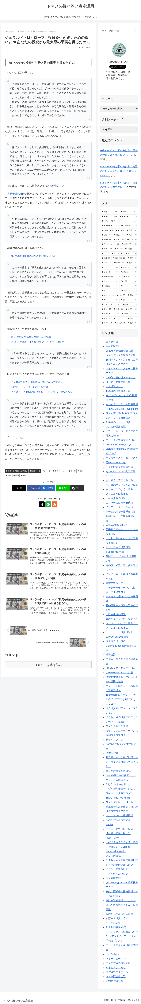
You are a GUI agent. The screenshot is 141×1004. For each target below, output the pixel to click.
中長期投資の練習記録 (118, 963)
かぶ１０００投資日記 (118, 547)
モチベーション (60, 471)
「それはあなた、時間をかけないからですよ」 (37, 382)
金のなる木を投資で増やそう (122, 618)
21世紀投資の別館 (116, 927)
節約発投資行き (114, 981)
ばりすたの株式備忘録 (118, 382)
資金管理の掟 (113, 878)
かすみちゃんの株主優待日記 (122, 860)
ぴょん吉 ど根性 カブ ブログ (122, 413)
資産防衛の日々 (114, 346)
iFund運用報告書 (115, 551)
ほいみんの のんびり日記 (120, 668)
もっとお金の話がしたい (119, 864)
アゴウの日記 (113, 855)
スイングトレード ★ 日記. (120, 802)
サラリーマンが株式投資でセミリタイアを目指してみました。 (122, 762)
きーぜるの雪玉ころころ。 (120, 480)
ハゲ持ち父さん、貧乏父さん (122, 458)
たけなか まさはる (116, 784)
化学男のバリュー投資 (118, 422)
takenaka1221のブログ (118, 444)
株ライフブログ (114, 739)
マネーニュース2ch (116, 958)
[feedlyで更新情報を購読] (48, 504)
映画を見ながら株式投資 (119, 914)
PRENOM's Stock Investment (122, 408)
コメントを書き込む (48, 665)
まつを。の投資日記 (117, 869)
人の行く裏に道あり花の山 (120, 377)
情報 (81, 471)
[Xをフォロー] (42, 504)
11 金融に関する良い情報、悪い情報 (31, 337)
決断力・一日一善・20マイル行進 (29, 387)
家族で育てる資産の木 (118, 417)
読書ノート (36, 471)
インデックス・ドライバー (120, 507)
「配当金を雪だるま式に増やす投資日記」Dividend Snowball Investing (122, 847)
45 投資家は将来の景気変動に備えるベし (33, 256)
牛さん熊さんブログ (117, 873)
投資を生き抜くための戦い (18, 471)
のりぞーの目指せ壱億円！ (120, 502)
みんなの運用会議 (116, 426)
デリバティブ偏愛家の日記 (120, 440)
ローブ (73, 471)
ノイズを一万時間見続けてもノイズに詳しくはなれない (42, 392)
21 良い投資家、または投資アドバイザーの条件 (37, 342)
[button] (77, 488)
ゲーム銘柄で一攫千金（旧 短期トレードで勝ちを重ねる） (122, 516)
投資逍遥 (111, 654)
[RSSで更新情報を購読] (54, 504)
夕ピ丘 (109, 476)
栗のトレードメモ (116, 462)
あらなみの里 (113, 922)
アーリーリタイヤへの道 (119, 672)
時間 (17, 475)
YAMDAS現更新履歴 (117, 636)
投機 (9, 475)
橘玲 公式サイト (115, 837)
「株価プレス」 (114, 940)
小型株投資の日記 (116, 498)
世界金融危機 (14, 193)
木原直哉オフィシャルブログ (122, 485)
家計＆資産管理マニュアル (120, 900)
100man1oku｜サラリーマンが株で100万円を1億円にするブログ (121, 699)
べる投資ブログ (114, 386)
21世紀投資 (112, 753)
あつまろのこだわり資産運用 (122, 404)
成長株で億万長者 (116, 641)
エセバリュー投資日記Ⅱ (119, 632)
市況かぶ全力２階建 (117, 726)
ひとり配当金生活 (116, 976)
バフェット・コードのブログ (122, 431)
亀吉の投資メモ (114, 583)
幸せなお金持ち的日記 (118, 771)
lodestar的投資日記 (116, 525)
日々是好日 (112, 341)
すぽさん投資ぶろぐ (117, 918)
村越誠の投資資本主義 (118, 391)
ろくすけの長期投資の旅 (119, 467)
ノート (48, 471)
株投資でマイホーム (117, 972)
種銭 (24, 475)
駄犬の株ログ (113, 435)
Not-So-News (113, 954)
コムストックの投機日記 (119, 815)
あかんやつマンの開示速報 (120, 471)
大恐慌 (53, 185)
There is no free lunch (118, 797)
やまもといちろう (116, 967)
